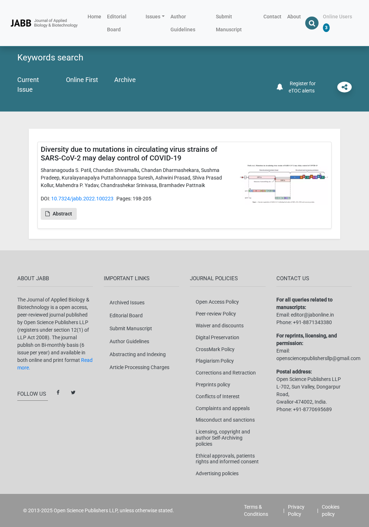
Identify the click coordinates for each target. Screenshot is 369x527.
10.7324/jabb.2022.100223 (82, 198)
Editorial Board (116, 23)
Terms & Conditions (256, 510)
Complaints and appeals (223, 408)
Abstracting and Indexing (138, 354)
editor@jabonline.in (312, 315)
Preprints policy (213, 384)
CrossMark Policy (215, 349)
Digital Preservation (217, 337)
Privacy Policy (296, 510)
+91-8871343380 (312, 322)
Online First (82, 79)
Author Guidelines (182, 23)
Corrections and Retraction (226, 373)
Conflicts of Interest (218, 396)
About (294, 16)
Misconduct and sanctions (225, 420)
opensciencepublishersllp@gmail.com (318, 358)
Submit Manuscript (229, 23)
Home (96, 16)
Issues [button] (153, 16)
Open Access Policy (217, 302)
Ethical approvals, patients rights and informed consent (227, 459)
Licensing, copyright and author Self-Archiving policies (223, 438)
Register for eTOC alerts (302, 87)
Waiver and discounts (220, 325)
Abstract (62, 214)
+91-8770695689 (312, 409)
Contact (272, 16)
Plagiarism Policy (215, 361)
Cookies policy (330, 510)
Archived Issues (127, 302)
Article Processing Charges (139, 367)
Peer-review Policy (216, 314)
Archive (125, 79)
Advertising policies (217, 473)
